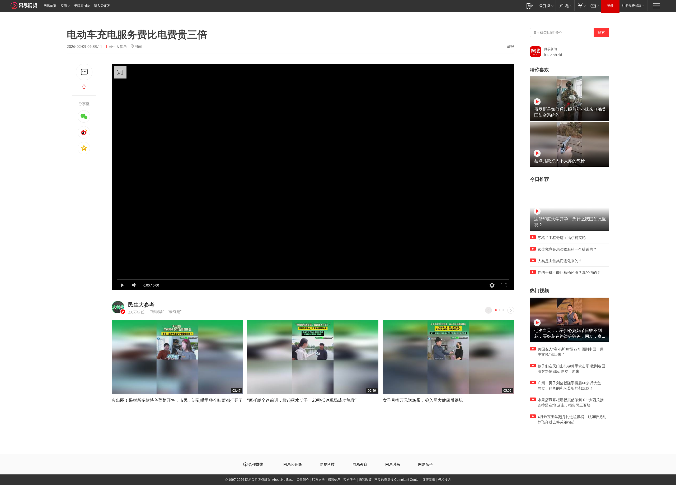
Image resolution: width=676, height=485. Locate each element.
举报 (510, 46)
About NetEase (283, 480)
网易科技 (327, 464)
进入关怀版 (102, 6)
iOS (546, 55)
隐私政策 (365, 480)
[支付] (581, 5)
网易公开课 (292, 464)
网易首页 (50, 6)
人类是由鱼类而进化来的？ (560, 261)
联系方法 (318, 480)
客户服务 (349, 480)
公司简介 (303, 480)
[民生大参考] (118, 307)
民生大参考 (118, 46)
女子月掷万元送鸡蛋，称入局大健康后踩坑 (423, 400)
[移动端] (530, 5)
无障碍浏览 (82, 6)
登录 (610, 6)
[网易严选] (565, 5)
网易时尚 (392, 464)
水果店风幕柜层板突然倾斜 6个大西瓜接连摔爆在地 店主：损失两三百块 (571, 402)
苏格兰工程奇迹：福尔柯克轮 (562, 237)
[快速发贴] (84, 72)
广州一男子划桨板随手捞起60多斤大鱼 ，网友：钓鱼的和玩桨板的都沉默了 (572, 385)
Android (556, 55)
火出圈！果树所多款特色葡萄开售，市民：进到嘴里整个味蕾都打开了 (177, 400)
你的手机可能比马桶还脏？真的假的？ (569, 272)
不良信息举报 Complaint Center (397, 480)
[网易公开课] (546, 5)
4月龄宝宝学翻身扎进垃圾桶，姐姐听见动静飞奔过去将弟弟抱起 (572, 419)
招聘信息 (334, 480)
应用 (63, 6)
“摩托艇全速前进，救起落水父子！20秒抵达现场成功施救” (301, 400)
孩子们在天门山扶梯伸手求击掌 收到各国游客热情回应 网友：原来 (571, 368)
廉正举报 (428, 480)
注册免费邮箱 (631, 6)
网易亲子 (425, 464)
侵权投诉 (444, 480)
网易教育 (360, 464)
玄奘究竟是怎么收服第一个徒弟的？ (567, 249)
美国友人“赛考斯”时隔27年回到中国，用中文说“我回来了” (571, 352)
